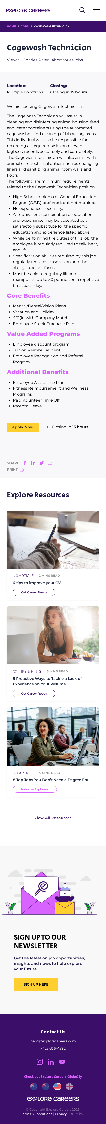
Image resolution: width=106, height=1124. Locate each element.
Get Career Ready (34, 592)
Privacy (61, 1114)
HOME (11, 26)
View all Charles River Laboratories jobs (45, 60)
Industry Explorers (35, 789)
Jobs (25, 26)
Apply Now (23, 427)
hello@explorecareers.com (53, 1041)
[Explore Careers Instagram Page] (42, 1063)
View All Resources (53, 818)
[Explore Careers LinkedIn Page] (53, 1063)
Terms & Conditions (36, 1114)
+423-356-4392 (53, 1048)
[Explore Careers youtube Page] (64, 1063)
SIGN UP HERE (36, 984)
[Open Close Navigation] (96, 11)
